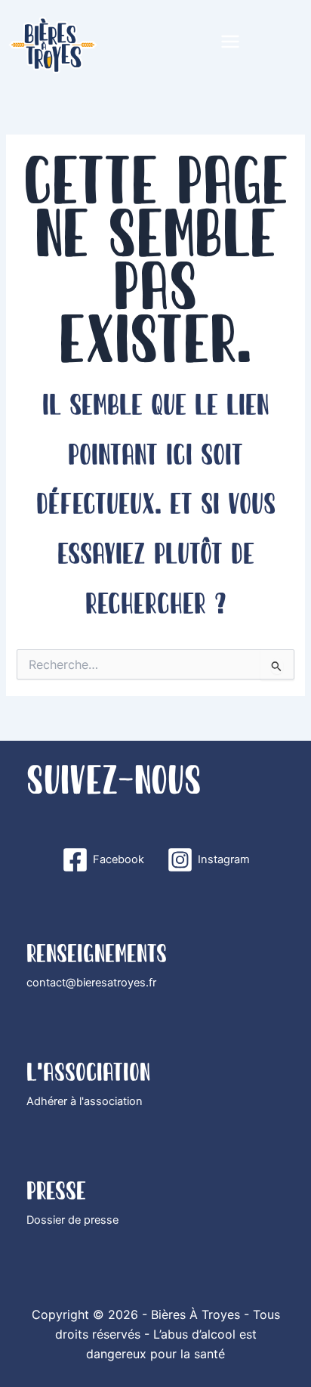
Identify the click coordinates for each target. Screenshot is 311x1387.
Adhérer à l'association (84, 1101)
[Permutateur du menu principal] (230, 41)
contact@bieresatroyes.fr (91, 982)
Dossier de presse (72, 1220)
